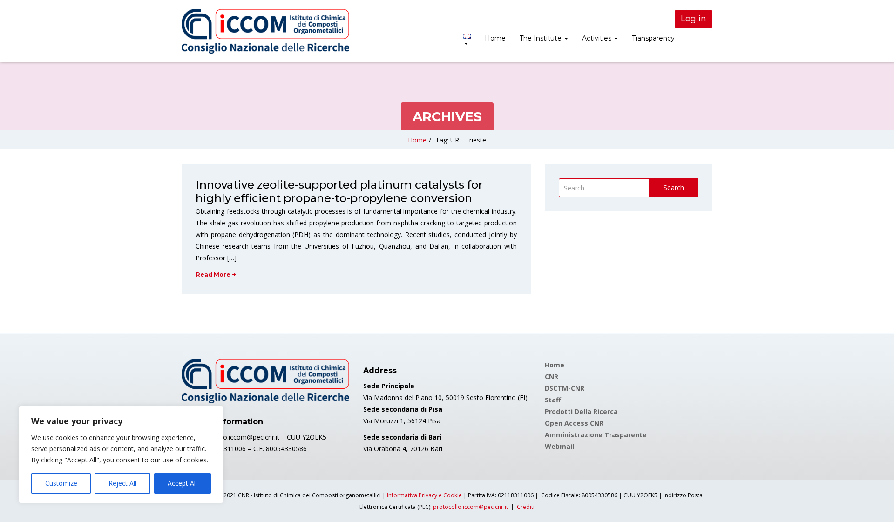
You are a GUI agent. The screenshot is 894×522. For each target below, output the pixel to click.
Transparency (653, 38)
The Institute (541, 38)
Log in (693, 19)
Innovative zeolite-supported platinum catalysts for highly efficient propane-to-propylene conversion (339, 191)
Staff (553, 399)
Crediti (526, 507)
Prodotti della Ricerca (581, 411)
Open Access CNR (574, 423)
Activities (597, 38)
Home (495, 38)
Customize (61, 483)
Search (674, 187)
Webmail (559, 446)
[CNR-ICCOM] (265, 31)
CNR (551, 376)
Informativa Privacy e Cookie (424, 495)
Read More (213, 274)
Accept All (182, 483)
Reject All (122, 483)
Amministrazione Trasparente (596, 434)
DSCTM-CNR (564, 388)
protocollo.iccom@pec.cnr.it (470, 507)
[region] (121, 454)
